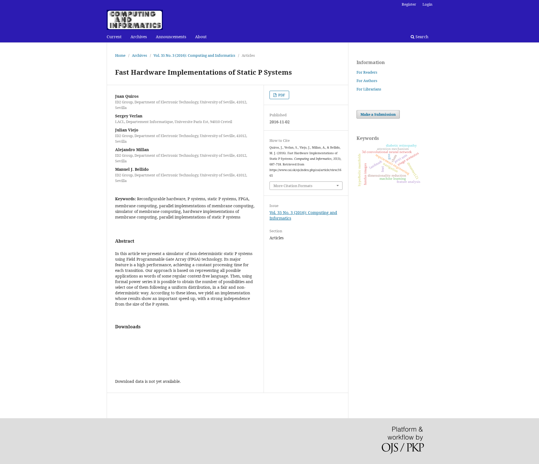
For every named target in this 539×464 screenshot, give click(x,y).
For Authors (367, 80)
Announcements (171, 36)
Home (120, 55)
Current (114, 36)
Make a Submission (378, 114)
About (201, 36)
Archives (139, 36)
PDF (281, 94)
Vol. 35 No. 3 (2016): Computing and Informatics (194, 55)
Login (427, 4)
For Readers (367, 72)
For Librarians (369, 89)
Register (409, 4)
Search (421, 36)
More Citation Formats (292, 185)
